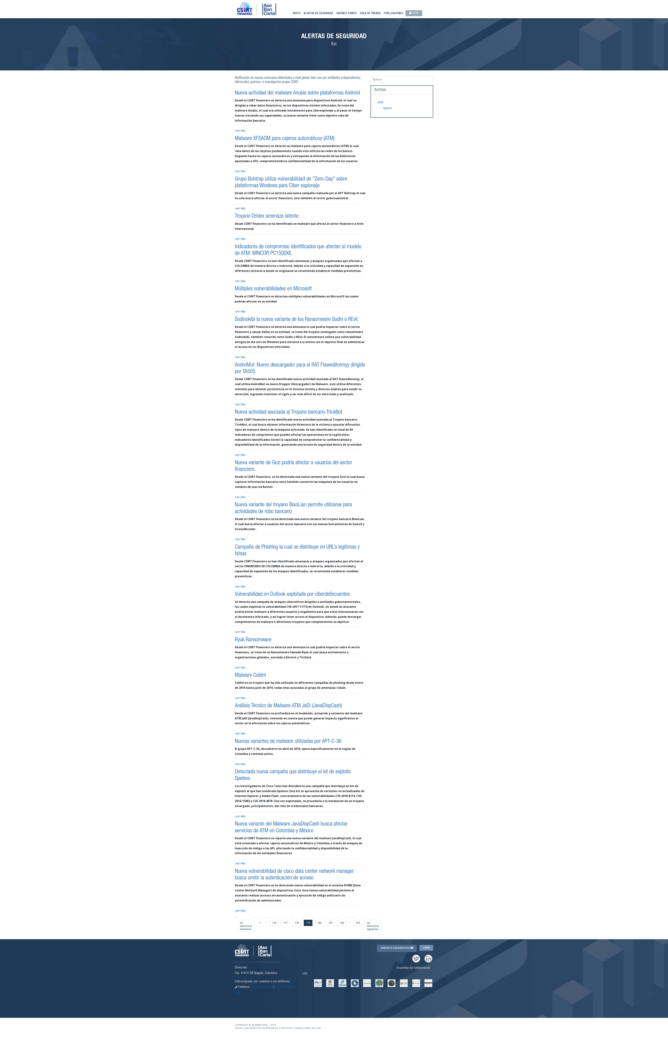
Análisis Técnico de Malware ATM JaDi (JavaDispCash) (288, 706)
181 (331, 922)
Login (415, 13)
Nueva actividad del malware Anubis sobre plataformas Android (297, 93)
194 (358, 922)
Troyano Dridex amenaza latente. (267, 216)
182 (342, 922)
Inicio (296, 13)
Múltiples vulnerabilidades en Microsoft (273, 289)
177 (285, 922)
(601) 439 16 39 (262, 987)
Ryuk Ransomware (253, 640)
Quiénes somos (346, 13)
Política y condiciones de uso (301, 1028)
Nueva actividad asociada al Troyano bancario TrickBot (288, 412)
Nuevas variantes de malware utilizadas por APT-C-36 (288, 741)
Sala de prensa (370, 13)
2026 (380, 102)
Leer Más (240, 130)
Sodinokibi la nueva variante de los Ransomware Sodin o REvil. (297, 319)
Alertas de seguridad (318, 13)
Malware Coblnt (250, 675)
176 (274, 922)
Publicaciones (393, 13)
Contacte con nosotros (396, 948)
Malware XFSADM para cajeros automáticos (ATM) (285, 139)
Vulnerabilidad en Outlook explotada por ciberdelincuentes (292, 594)
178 (297, 922)
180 (319, 922)
